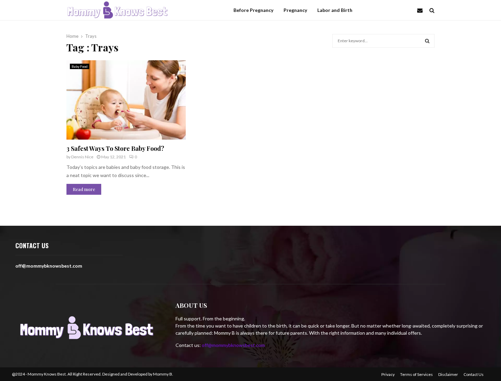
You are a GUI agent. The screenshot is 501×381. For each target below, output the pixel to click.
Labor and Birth (334, 10)
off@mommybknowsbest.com (233, 345)
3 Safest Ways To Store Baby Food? (115, 148)
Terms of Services (416, 374)
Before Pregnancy (253, 10)
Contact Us (474, 374)
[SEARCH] (427, 41)
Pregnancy (295, 10)
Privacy (388, 374)
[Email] (421, 10)
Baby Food (80, 66)
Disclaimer (448, 374)
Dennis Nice (82, 156)
